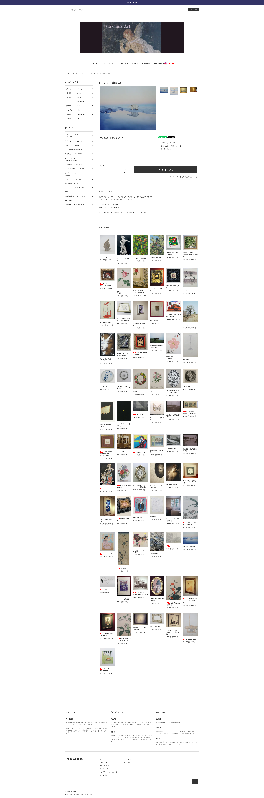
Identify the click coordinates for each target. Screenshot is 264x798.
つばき (185, 290)
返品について (174, 177)
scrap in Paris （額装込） (139, 324)
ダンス (105, 488)
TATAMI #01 (140, 414)
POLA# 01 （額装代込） (123, 599)
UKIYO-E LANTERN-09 (106, 322)
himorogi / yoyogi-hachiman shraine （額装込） (190, 254)
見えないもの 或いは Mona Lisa (105, 360)
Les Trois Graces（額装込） (173, 286)
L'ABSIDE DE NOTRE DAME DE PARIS (140, 593)
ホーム (67, 74)
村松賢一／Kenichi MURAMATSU (100, 74)
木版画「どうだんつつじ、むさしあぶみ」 (124, 639)
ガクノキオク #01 (155, 627)
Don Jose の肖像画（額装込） (140, 353)
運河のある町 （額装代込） (156, 451)
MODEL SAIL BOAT (192, 639)
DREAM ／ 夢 (141, 452)
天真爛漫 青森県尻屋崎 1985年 (173, 416)
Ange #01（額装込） (123, 519)
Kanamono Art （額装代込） (157, 418)
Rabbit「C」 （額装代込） (189, 482)
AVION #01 (106, 589)
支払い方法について (106, 762)
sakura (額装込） (155, 553)
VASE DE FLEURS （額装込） (124, 486)
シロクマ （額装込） (189, 546)
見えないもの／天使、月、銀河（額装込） (123, 354)
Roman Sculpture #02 (172, 484)
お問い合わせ (126, 762)
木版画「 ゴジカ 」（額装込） (173, 604)
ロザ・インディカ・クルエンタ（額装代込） (140, 291)
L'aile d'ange (103, 257)
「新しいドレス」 (108, 554)
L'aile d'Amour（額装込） (156, 289)
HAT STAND (186, 359)
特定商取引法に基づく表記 (188, 177)
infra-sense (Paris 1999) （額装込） (173, 520)
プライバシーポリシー (107, 775)
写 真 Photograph (80, 74)
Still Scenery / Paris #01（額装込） (157, 599)
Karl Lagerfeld (137, 517)
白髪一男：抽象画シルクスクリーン (107, 520)
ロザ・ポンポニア (155, 391)
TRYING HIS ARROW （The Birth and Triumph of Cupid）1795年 (124, 387)
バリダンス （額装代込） (123, 259)
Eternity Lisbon (121, 452)
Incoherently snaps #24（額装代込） (157, 346)
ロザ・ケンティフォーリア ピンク (123, 292)
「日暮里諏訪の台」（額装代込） (107, 634)
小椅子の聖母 (186, 386)
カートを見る (126, 759)
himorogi (185, 325)
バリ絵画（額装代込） (156, 257)
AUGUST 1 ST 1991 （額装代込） (172, 253)
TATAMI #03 (173, 546)
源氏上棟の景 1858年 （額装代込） (190, 412)
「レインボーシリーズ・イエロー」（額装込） (190, 600)
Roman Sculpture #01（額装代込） (156, 486)
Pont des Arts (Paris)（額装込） (139, 628)
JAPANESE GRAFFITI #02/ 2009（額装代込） (139, 486)
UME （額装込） (154, 320)
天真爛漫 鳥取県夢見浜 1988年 (190, 450)
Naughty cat (153, 516)
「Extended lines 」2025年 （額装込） (173, 315)
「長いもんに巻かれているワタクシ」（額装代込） (173, 632)
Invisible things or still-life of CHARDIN (107, 284)
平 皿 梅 (103, 386)
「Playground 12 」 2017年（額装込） (140, 551)
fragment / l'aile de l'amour (105, 425)
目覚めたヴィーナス (172, 448)
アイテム (194, 9)
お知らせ (135, 63)
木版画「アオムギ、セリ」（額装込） (190, 523)
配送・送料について (106, 765)
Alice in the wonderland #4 (105, 669)
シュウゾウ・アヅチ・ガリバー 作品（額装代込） (124, 319)
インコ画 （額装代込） (140, 258)
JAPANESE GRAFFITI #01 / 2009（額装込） (172, 391)
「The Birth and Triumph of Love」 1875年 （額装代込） (106, 453)
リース (135, 391)
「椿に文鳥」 (123, 568)
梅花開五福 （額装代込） (172, 357)
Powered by (68, 794)
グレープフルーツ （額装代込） (123, 425)
